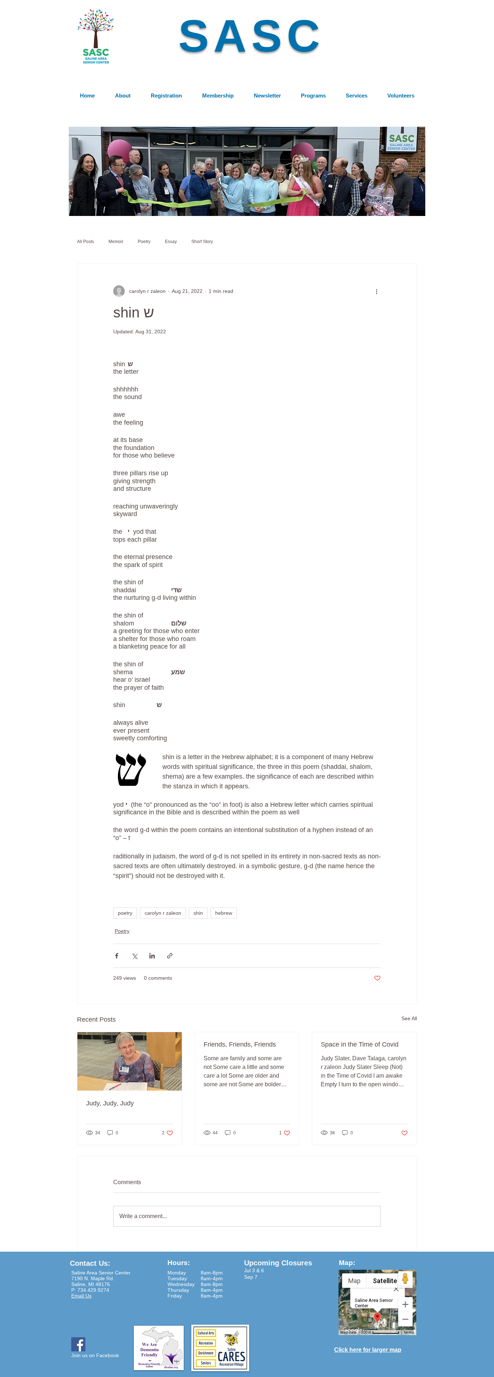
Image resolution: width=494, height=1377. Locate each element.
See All (409, 1018)
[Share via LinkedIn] (152, 955)
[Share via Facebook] (116, 955)
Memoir (115, 241)
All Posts (85, 241)
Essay (171, 241)
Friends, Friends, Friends (240, 1044)
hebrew (223, 913)
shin (198, 913)
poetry (125, 913)
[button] (247, 171)
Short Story (202, 241)
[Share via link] (169, 955)
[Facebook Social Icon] (78, 1344)
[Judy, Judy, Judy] (129, 1061)
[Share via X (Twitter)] (134, 955)
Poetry (144, 241)
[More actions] (376, 291)
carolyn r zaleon (163, 913)
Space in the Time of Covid (360, 1044)
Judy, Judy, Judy (110, 1103)
